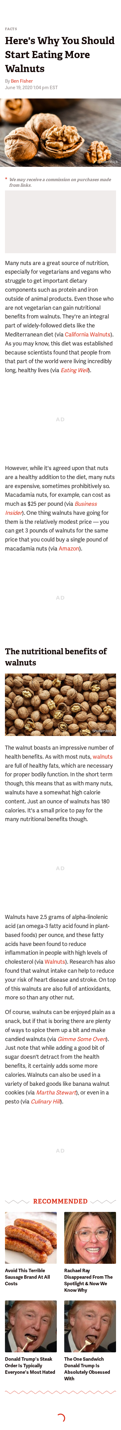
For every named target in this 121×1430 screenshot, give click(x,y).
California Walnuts (87, 334)
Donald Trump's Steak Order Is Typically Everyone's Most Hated (30, 1365)
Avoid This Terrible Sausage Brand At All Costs (27, 1277)
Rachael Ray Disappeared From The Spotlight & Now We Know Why (88, 1280)
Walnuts (55, 961)
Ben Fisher (22, 81)
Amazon (69, 548)
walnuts (103, 756)
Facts (11, 29)
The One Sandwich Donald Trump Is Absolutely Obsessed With (87, 1369)
